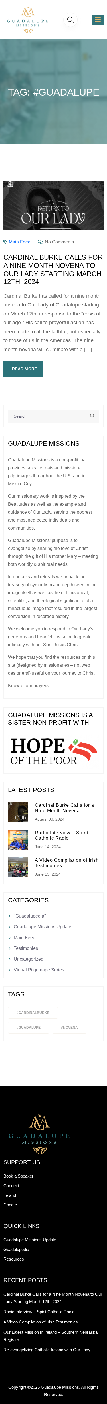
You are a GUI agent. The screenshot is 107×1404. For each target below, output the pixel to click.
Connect (11, 1185)
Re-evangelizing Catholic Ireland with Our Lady (46, 1349)
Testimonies (26, 948)
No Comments (59, 242)
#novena (69, 1028)
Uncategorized (28, 959)
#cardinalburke (33, 1013)
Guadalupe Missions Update (42, 926)
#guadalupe (29, 1028)
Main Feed (20, 242)
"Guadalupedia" (30, 916)
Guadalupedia (16, 1249)
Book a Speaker (18, 1176)
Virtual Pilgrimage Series (39, 969)
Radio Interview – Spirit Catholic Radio (38, 1311)
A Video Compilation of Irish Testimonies (40, 1322)
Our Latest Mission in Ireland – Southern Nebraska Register (50, 1336)
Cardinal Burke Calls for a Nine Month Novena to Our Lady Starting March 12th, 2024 (53, 269)
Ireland (9, 1195)
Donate (10, 1204)
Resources (13, 1259)
